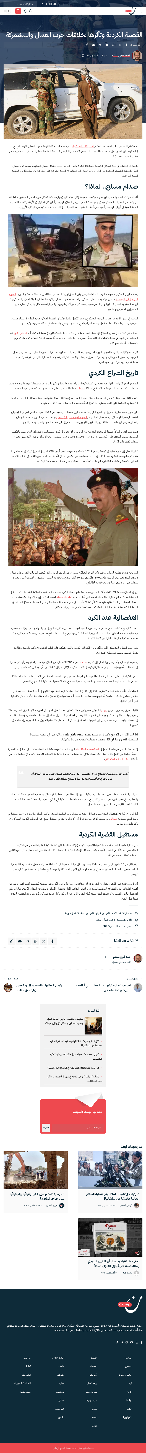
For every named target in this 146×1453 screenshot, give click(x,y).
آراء (130, 1383)
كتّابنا (28, 1366)
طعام (94, 1409)
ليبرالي (104, 710)
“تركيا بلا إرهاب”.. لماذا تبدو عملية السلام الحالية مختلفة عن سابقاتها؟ (112, 1196)
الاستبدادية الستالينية (87, 749)
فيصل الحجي (126, 1205)
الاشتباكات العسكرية (83, 146)
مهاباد (114, 819)
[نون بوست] (130, 11)
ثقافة (94, 1426)
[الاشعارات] (25, 11)
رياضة (129, 1400)
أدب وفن (93, 1374)
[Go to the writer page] (138, 958)
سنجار (82, 388)
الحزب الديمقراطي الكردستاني (71, 417)
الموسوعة (59, 1409)
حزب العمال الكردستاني (117, 759)
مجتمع (128, 1366)
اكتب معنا (26, 1374)
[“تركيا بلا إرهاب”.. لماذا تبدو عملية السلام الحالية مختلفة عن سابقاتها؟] (110, 1170)
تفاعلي (61, 1400)
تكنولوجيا (127, 1417)
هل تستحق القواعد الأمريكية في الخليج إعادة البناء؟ (73, 1068)
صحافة (93, 1366)
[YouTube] (55, 4)
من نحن (27, 1357)
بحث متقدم (25, 1392)
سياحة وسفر (91, 1392)
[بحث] (30, 11)
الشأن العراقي (102, 920)
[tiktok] (117, 1342)
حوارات (61, 1383)
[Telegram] (46, 4)
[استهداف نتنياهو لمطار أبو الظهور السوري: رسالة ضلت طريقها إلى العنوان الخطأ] (110, 1237)
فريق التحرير (52, 1205)
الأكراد (114, 913)
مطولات (60, 1374)
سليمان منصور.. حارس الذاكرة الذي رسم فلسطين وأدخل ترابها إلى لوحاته (64, 1021)
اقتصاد (94, 1357)
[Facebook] (64, 4)
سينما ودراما (91, 1400)
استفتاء (83, 662)
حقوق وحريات (125, 1374)
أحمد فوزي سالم (121, 55)
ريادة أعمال (92, 1383)
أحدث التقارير (58, 1357)
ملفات (61, 1366)
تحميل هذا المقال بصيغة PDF (117, 926)
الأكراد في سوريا (72, 913)
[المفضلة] (18, 11)
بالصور (61, 1417)
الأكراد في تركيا (87, 913)
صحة (94, 1417)
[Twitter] (59, 4)
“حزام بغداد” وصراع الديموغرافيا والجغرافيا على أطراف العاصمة (37, 1196)
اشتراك (46, 1127)
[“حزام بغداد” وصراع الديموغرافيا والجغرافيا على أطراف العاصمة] (36, 1170)
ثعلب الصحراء (64, 597)
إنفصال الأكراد (125, 913)
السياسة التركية (117, 920)
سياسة (128, 1357)
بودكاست (60, 1392)
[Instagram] (50, 4)
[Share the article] (126, 45)
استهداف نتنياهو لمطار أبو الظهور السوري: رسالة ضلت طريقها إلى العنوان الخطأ (113, 1263)
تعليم (129, 1409)
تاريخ (129, 1392)
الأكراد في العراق (103, 913)
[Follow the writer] (106, 957)
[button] (139, 11)
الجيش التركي (21, 333)
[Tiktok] (41, 4)
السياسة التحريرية (22, 1383)
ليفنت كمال (127, 1272)
